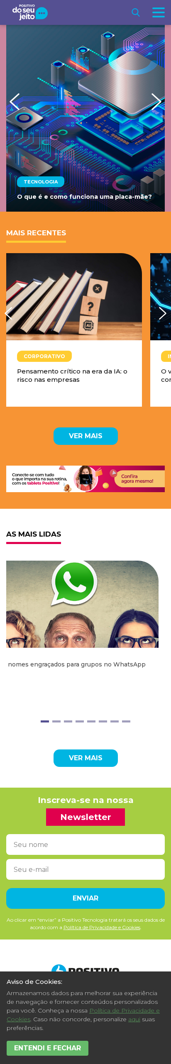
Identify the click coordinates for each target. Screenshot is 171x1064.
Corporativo (44, 356)
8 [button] (126, 721)
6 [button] (103, 721)
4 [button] (80, 721)
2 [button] (56, 721)
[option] (85, 118)
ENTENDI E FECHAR (47, 1048)
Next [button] (156, 101)
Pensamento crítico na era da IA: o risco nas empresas (72, 375)
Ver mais (86, 436)
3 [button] (68, 721)
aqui (134, 1019)
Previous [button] (14, 101)
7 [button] (114, 721)
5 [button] (91, 721)
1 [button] (45, 721)
